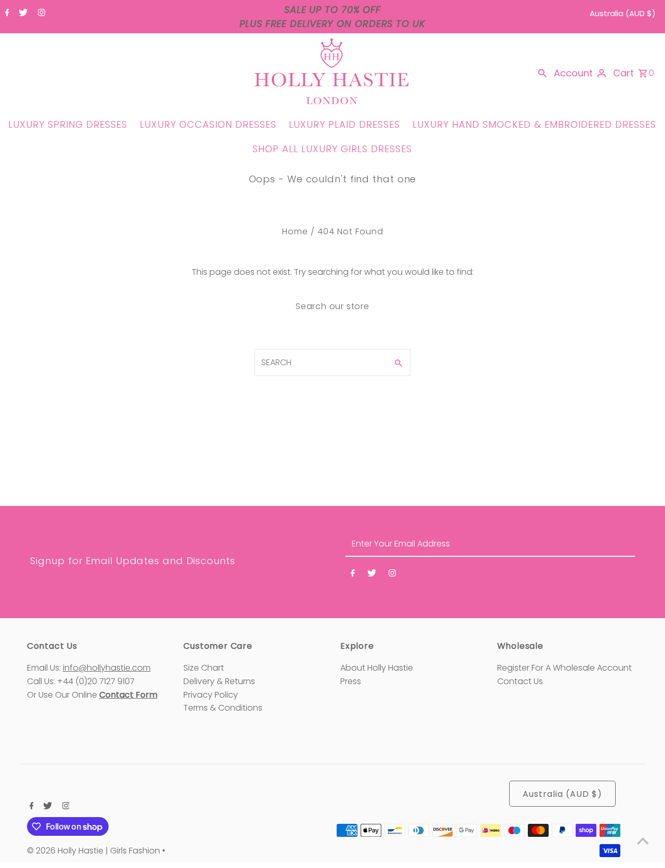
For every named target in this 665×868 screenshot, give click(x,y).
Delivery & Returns (219, 681)
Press (350, 681)
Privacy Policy (210, 695)
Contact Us (520, 681)
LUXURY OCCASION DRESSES (208, 124)
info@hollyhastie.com (107, 668)
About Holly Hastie (376, 668)
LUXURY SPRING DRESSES (67, 124)
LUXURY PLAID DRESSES (344, 124)
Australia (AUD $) (623, 13)
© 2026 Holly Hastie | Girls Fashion (94, 851)
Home (295, 231)
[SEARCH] (542, 73)
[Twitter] (22, 13)
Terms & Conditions (222, 708)
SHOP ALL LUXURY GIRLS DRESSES (332, 148)
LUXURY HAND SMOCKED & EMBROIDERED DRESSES (534, 124)
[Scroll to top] (643, 840)
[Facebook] (6, 13)
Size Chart (203, 668)
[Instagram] (40, 13)
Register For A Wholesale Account (564, 668)
